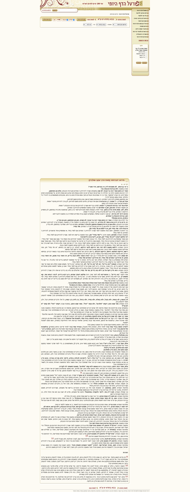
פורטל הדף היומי (124, 14)
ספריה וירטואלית (141, 34)
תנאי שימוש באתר (85, 491)
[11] (52, 438)
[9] (81, 372)
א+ (58, 19)
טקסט (64, 20)
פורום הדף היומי (142, 37)
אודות (125, 491)
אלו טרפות (142, 52)
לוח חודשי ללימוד (141, 13)
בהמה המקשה (140, 54)
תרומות (93, 491)
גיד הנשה (142, 55)
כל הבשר (142, 57)
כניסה (146, 40)
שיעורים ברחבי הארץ (140, 18)
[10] (87, 436)
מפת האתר (76, 491)
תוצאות (138, 63)
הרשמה (141, 40)
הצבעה (144, 63)
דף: (94, 24)
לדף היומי (80, 19)
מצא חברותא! (142, 21)
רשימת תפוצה (105, 491)
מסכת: (109, 24)
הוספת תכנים (113, 491)
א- (54, 20)
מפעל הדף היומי (142, 10)
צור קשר (120, 491)
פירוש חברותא (114, 14)
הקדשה (98, 491)
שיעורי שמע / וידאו (141, 29)
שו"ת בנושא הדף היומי (140, 23)
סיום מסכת (143, 26)
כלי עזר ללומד (142, 15)
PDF (71, 20)
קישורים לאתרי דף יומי (140, 31)
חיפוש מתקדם (46, 10)
